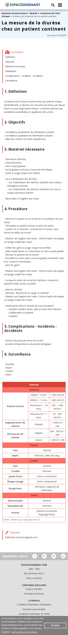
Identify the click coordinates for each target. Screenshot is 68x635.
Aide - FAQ (34, 568)
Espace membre (34, 588)
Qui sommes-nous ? (34, 573)
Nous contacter (34, 578)
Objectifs (9, 61)
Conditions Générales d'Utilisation (34, 604)
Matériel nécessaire (15, 66)
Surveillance (11, 80)
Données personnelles (34, 609)
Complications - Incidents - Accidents (24, 75)
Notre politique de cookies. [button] (24, 632)
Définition (10, 56)
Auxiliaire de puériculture (15, 13)
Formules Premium (34, 593)
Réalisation (10, 71)
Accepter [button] (55, 625)
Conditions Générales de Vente (34, 613)
